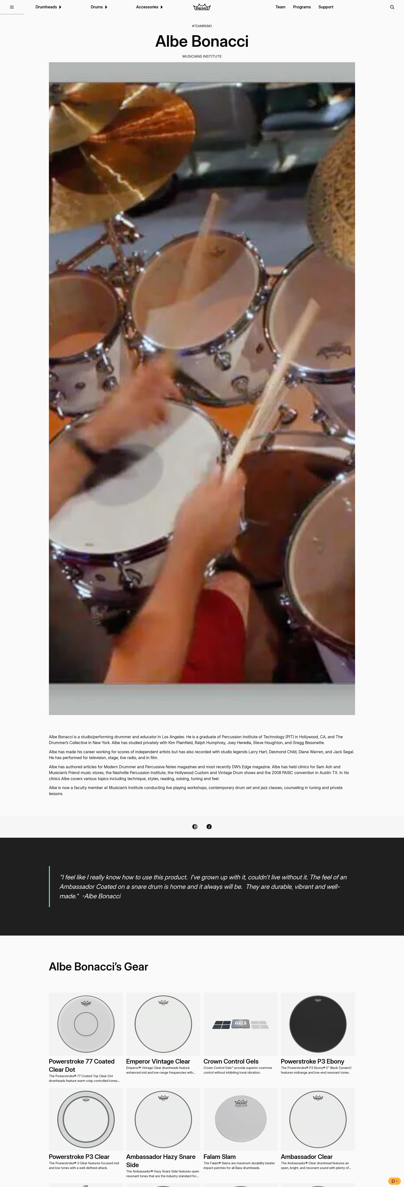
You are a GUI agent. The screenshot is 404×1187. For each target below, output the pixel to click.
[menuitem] (59, 7)
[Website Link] (195, 826)
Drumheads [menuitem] (46, 7)
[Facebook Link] (209, 826)
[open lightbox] (202, 388)
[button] (12, 7)
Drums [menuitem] (97, 7)
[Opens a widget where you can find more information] (394, 1181)
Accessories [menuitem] (147, 7)
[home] (202, 7)
